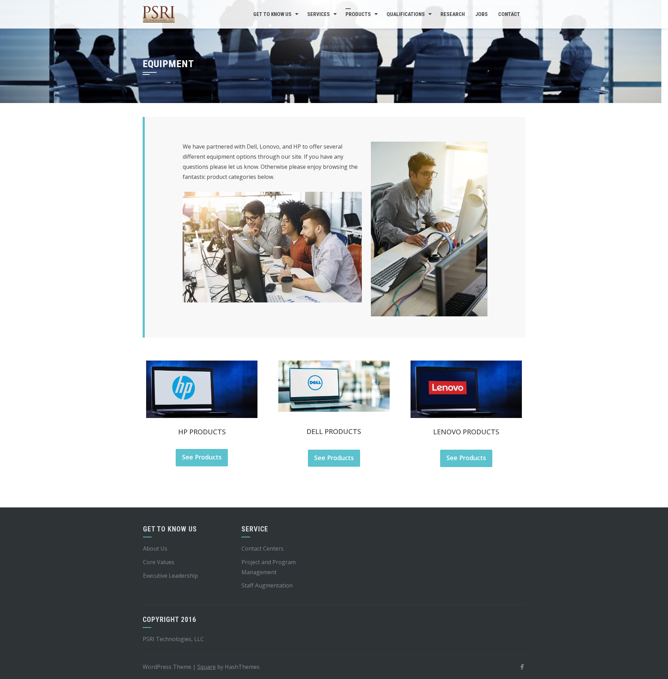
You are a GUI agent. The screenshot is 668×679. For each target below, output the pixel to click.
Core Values (158, 562)
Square (206, 667)
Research (452, 14)
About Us (155, 548)
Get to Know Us (272, 14)
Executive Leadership (170, 575)
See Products (202, 457)
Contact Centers (262, 548)
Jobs (481, 14)
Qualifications (406, 14)
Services (318, 14)
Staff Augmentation (267, 585)
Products (358, 14)
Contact (509, 14)
